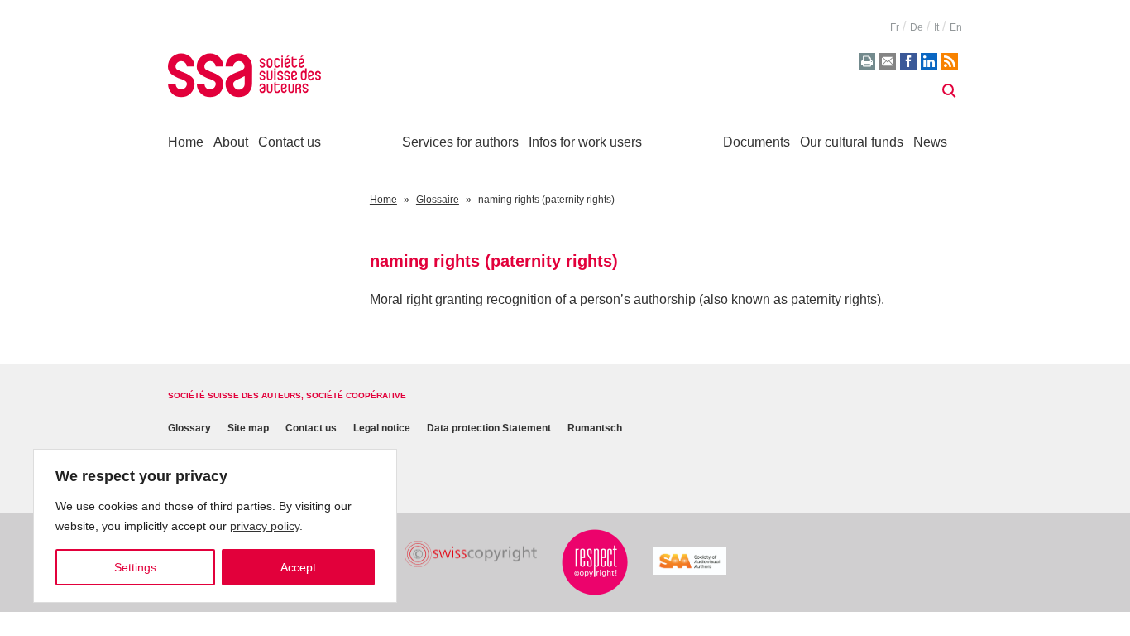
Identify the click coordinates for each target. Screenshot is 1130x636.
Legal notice (381, 428)
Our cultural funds (851, 142)
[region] (215, 526)
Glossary (189, 428)
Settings (135, 567)
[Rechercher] (949, 91)
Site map (248, 428)
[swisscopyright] (471, 554)
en (956, 27)
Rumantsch (594, 428)
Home (185, 142)
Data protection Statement (489, 428)
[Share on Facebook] (908, 61)
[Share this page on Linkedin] (929, 61)
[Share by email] (887, 61)
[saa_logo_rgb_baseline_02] (689, 561)
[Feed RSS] (949, 61)
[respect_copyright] (595, 562)
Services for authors (460, 142)
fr (894, 27)
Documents (756, 142)
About (230, 142)
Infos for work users (585, 142)
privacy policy (264, 525)
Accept (298, 567)
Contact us (289, 142)
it (936, 27)
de (916, 27)
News (930, 142)
